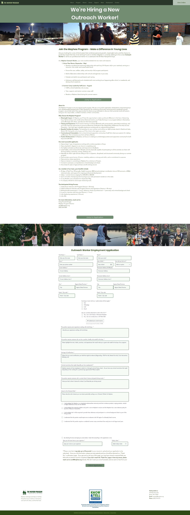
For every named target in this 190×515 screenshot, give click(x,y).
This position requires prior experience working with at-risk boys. (77, 327)
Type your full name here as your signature (73, 440)
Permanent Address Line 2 (103, 275)
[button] (72, 2)
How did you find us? (120, 261)
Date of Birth (101, 261)
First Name (61, 254)
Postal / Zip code (63, 292)
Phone (60, 261)
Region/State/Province (80, 284)
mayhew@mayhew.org (158, 496)
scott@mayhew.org (76, 459)
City (60, 284)
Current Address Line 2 (64, 275)
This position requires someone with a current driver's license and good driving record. (82, 378)
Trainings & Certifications (67, 352)
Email (98, 254)
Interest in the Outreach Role (68, 391)
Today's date (116, 440)
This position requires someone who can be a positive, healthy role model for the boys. (82, 339)
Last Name (79, 254)
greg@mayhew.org (64, 205)
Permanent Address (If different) (104, 267)
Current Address (63, 267)
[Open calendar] (111, 264)
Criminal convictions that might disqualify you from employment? (77, 365)
